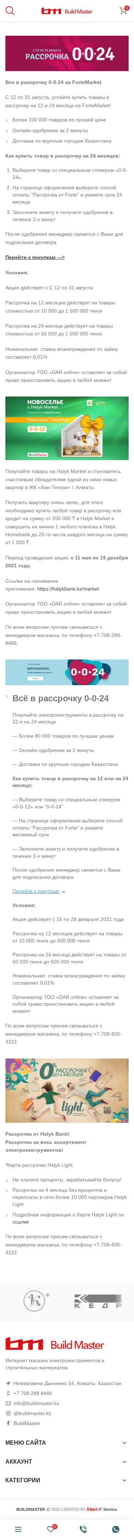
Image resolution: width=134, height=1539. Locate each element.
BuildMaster (27, 1423)
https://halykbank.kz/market (68, 589)
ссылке (21, 1222)
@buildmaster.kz (32, 1413)
